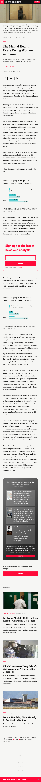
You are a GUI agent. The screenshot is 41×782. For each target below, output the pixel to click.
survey (8, 122)
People (21, 759)
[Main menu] (2, 2)
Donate (37, 2)
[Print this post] (16, 78)
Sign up (20, 263)
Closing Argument (9, 613)
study (15, 421)
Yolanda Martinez (16, 71)
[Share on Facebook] (5, 78)
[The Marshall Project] (12, 2)
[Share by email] (11, 78)
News (4, 42)
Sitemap (20, 766)
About (20, 755)
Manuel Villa (9, 66)
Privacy (20, 763)
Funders (20, 770)
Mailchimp (19, 267)
